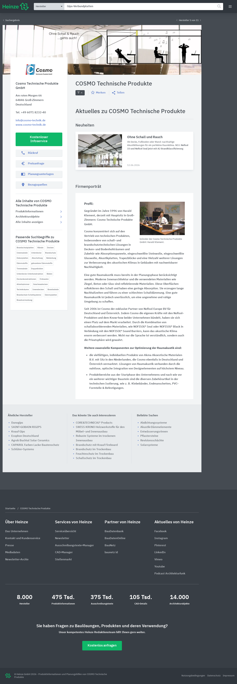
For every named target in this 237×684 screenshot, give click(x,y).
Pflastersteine (149, 436)
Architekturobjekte (28, 216)
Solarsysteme (149, 445)
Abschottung (37, 258)
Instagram (161, 538)
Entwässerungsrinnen (154, 431)
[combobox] (143, 6)
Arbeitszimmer (23, 284)
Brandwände (53, 289)
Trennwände (22, 269)
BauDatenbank (114, 531)
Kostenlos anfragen (102, 645)
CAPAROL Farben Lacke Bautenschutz (35, 445)
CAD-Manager (64, 552)
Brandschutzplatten (25, 248)
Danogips (17, 422)
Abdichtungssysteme (153, 422)
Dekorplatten (22, 258)
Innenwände (22, 253)
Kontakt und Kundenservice (22, 538)
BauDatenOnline (115, 538)
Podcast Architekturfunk (169, 573)
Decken (50, 248)
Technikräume (23, 289)
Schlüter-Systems (22, 449)
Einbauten (44, 279)
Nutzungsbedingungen (193, 676)
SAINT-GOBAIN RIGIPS (26, 427)
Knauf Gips (18, 431)
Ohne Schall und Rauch (145, 137)
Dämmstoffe (22, 263)
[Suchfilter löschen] (80, 92)
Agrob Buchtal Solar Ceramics (30, 440)
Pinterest (160, 545)
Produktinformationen (29, 211)
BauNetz (110, 545)
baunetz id (111, 552)
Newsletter (62, 538)
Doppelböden (37, 269)
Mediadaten (12, 552)
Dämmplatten (51, 295)
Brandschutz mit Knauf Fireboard (97, 445)
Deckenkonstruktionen (26, 279)
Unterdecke (36, 253)
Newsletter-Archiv (16, 559)
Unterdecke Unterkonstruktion (30, 274)
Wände (40, 248)
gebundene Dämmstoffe (41, 263)
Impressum (228, 676)
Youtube (159, 566)
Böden (49, 274)
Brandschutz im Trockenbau (93, 449)
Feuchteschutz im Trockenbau (95, 454)
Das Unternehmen (16, 531)
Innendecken (38, 289)
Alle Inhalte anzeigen (29, 222)
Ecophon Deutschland (25, 436)
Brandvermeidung (24, 300)
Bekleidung (51, 258)
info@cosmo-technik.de (30, 120)
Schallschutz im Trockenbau (93, 458)
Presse (9, 545)
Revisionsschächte (152, 440)
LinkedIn (160, 552)
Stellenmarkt (63, 559)
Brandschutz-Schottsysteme (29, 295)
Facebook (160, 531)
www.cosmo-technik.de (31, 125)
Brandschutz (50, 253)
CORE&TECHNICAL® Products (94, 422)
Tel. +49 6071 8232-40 (31, 112)
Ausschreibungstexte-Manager (74, 545)
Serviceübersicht (65, 531)
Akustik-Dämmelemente (155, 427)
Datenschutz (214, 676)
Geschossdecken (40, 284)
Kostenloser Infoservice (39, 139)
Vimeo (158, 559)
